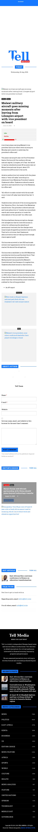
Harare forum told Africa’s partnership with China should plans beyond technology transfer (18, 491)
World (5, 768)
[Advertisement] (19, 28)
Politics (5, 719)
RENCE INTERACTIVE (28, 828)
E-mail (4, 402)
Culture (5, 774)
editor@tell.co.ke (25, 599)
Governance (7, 817)
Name (4, 395)
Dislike (6, 136)
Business (6, 736)
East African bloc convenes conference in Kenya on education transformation (21, 578)
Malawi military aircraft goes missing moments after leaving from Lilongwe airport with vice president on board (15, 112)
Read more (9, 500)
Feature (5, 790)
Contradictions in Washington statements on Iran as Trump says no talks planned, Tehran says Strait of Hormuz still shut (23, 688)
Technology (7, 806)
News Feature (8, 752)
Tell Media (19, 635)
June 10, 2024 (7, 125)
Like (5, 133)
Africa (4, 99)
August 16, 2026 (10, 496)
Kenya (4, 730)
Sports (5, 763)
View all (32, 468)
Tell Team (19, 386)
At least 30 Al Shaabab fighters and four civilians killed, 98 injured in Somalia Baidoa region (22, 698)
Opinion (5, 801)
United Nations (9, 795)
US (3, 741)
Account (21, 1)
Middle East (7, 811)
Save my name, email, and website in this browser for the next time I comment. (16, 422)
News (8, 99)
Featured (6, 485)
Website (4, 409)
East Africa (7, 725)
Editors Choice (8, 746)
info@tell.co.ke (22, 605)
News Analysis (9, 784)
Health (5, 779)
